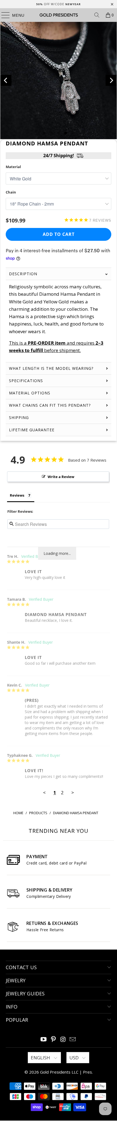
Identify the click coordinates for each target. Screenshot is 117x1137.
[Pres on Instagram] (63, 1040)
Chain (11, 192)
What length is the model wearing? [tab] (51, 368)
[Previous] (6, 80)
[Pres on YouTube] (44, 1040)
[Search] (97, 15)
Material (13, 166)
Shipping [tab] (19, 417)
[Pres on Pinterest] (53, 1040)
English (41, 1057)
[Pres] (58, 15)
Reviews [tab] (17, 495)
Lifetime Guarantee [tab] (32, 429)
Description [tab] (23, 273)
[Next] (111, 80)
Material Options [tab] (29, 392)
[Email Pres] (73, 1040)
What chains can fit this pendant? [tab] (50, 405)
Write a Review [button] (61, 476)
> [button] (72, 792)
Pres (87, 1072)
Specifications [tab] (26, 380)
